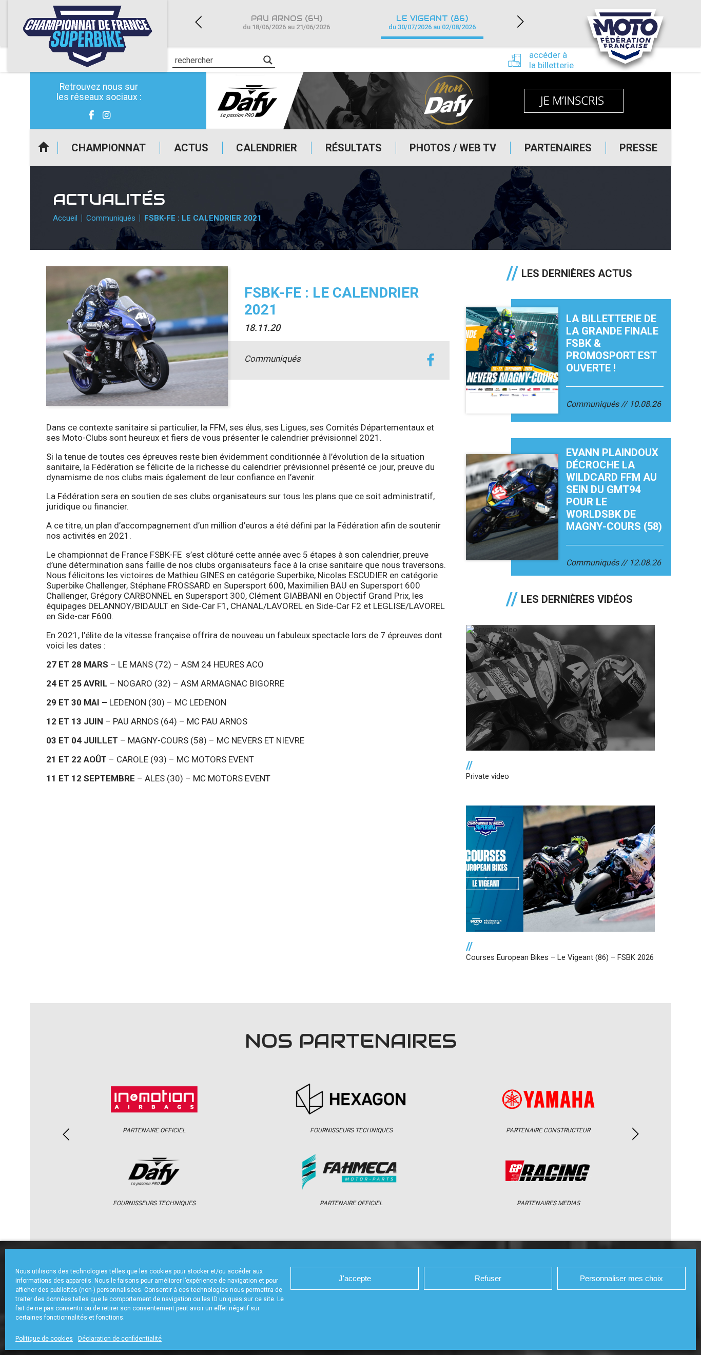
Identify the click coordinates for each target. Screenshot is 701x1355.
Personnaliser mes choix (621, 1278)
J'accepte (355, 1278)
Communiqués (110, 218)
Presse (638, 148)
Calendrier (266, 148)
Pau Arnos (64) (286, 22)
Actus (191, 148)
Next (520, 21)
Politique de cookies (44, 1338)
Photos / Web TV (453, 148)
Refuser (488, 1278)
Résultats (353, 148)
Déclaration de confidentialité (120, 1338)
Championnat (108, 148)
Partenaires (558, 148)
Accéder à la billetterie (551, 60)
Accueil (43, 148)
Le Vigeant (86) (432, 22)
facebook (430, 360)
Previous (198, 21)
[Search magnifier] (268, 60)
